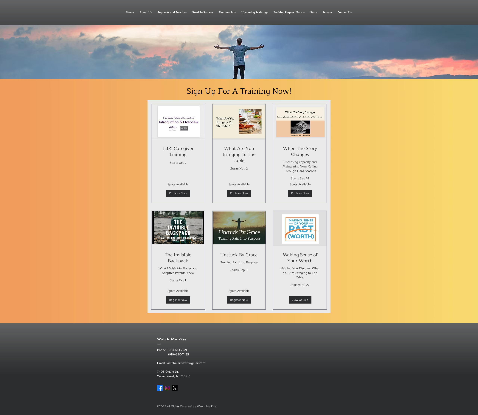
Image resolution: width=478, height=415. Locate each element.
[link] (178, 152)
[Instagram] (167, 388)
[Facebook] (160, 388)
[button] (178, 193)
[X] (175, 388)
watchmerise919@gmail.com (186, 363)
